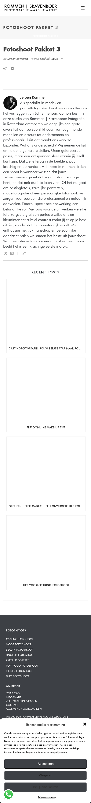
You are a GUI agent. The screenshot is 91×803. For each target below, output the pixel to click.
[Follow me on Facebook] (18, 253)
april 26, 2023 (49, 58)
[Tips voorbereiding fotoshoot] (46, 547)
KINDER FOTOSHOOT (19, 670)
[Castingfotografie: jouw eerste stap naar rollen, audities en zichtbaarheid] (46, 311)
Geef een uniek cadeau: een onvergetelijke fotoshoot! (47, 505)
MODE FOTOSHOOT (18, 644)
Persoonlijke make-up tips (46, 427)
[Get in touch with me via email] (12, 253)
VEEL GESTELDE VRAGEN (21, 700)
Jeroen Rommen (17, 58)
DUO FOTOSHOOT (17, 676)
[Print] (14, 68)
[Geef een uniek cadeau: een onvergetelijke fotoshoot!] (46, 469)
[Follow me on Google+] (24, 253)
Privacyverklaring (47, 797)
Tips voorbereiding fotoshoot (46, 584)
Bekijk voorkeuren (45, 787)
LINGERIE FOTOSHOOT (20, 654)
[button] (85, 724)
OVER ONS (13, 693)
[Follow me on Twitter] (5, 253)
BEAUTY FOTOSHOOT (19, 649)
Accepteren (46, 763)
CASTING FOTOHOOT (19, 638)
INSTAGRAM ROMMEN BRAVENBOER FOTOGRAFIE (37, 716)
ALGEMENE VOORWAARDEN (24, 708)
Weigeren (45, 775)
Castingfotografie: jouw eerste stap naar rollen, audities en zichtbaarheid (47, 348)
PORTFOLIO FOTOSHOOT (22, 665)
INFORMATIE (13, 697)
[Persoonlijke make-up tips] (46, 390)
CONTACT (12, 704)
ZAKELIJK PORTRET (17, 660)
